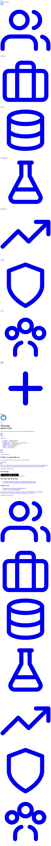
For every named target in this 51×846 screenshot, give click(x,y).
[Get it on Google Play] (5, 476)
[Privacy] (25, 795)
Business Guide (21, 466)
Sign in (2, 414)
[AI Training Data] (25, 645)
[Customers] (25, 546)
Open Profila (3, 462)
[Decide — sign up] (25, 412)
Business (5, 441)
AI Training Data (6, 442)
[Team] (25, 844)
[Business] (25, 595)
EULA (5, 466)
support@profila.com (39, 466)
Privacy (4, 446)
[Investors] (25, 745)
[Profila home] (2, 4)
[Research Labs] (25, 695)
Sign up (7, 2)
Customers (5, 440)
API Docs (33, 466)
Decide (2, 363)
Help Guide (15, 466)
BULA (8, 466)
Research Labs (6, 444)
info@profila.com (44, 465)
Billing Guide (28, 466)
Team (4, 447)
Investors (5, 445)
